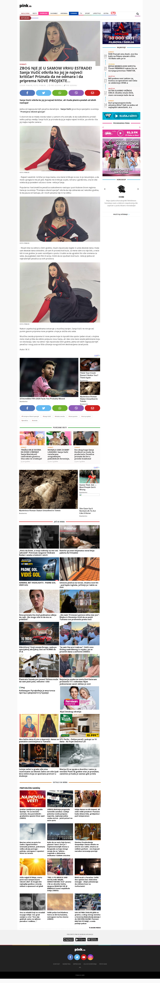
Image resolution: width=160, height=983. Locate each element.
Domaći (23, 64)
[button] (22, 442)
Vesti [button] (35, 13)
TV (81, 13)
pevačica (25, 420)
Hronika (64, 13)
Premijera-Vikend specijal (30, 416)
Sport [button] (87, 13)
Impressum (77, 964)
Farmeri (74, 13)
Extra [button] (106, 13)
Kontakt (56, 964)
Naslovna (25, 13)
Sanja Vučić (47, 416)
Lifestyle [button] (97, 13)
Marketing (67, 964)
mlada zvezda (60, 416)
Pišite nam (103, 964)
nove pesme (73, 416)
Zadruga (43, 13)
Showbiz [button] (54, 13)
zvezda (34, 420)
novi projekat (86, 416)
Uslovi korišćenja (90, 964)
